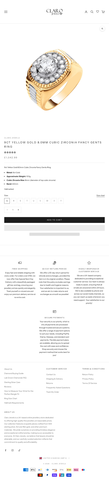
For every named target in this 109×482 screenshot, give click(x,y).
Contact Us (51, 374)
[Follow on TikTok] (19, 450)
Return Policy (87, 374)
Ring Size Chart (10, 398)
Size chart (101, 195)
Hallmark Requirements (14, 403)
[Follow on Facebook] (5, 450)
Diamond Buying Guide (14, 373)
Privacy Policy (88, 379)
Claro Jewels (12, 138)
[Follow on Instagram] (12, 450)
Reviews (7, 386)
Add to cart (54, 220)
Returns (49, 383)
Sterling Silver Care (12, 382)
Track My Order (52, 392)
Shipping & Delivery (54, 379)
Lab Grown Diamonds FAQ (15, 378)
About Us (8, 369)
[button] (10, 152)
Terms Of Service (89, 383)
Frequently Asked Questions (58, 387)
